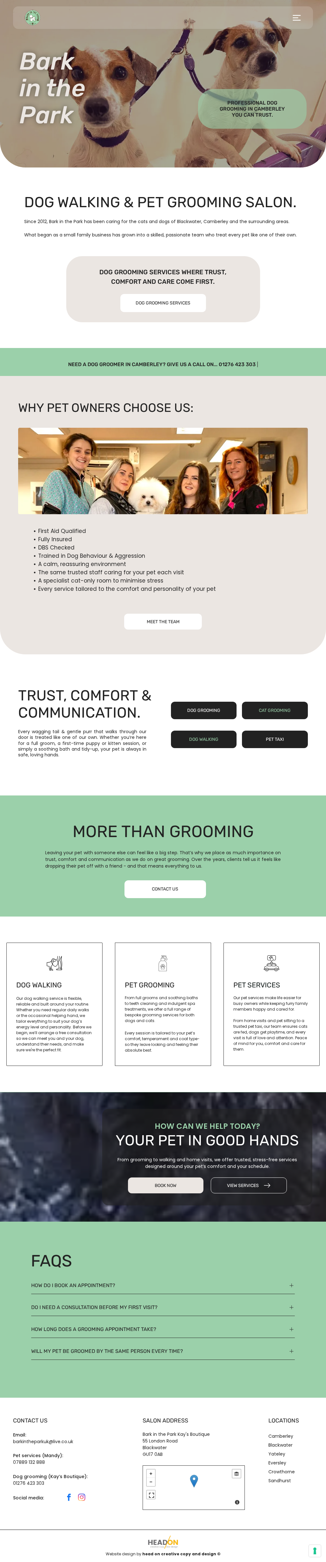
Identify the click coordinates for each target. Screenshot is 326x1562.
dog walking (39, 985)
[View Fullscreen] (151, 1494)
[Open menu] (296, 18)
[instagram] (81, 1498)
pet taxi (255, 1026)
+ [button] (151, 1474)
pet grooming (149, 985)
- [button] (151, 1482)
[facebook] (68, 1498)
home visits (255, 1020)
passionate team (185, 235)
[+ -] (193, 1488)
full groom (43, 743)
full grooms (147, 997)
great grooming (171, 859)
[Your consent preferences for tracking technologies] (315, 1551)
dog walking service (43, 998)
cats (143, 221)
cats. (150, 1020)
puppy (93, 743)
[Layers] (236, 1474)
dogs (164, 221)
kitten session (123, 743)
